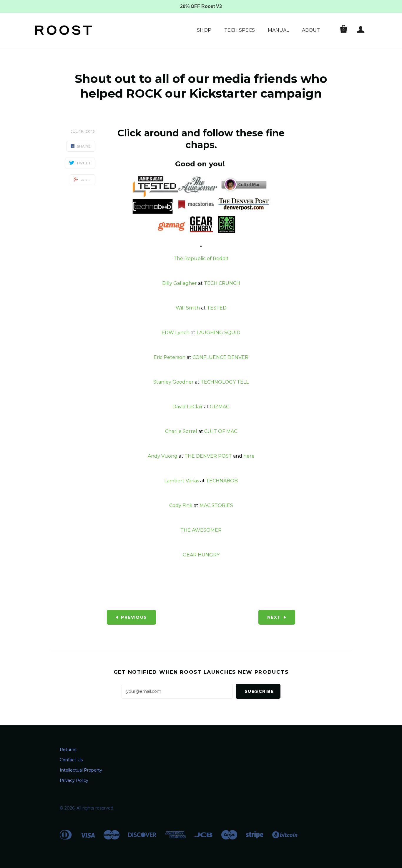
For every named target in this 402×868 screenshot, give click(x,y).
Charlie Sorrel (181, 431)
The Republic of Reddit (201, 258)
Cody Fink (180, 505)
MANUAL (278, 30)
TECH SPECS (239, 30)
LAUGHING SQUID (218, 332)
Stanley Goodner (173, 382)
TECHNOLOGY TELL (225, 382)
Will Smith (188, 308)
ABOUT (311, 30)
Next (274, 617)
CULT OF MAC (220, 431)
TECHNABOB (222, 481)
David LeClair (187, 406)
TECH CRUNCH (222, 283)
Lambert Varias (181, 481)
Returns (68, 749)
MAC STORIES (216, 505)
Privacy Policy (74, 780)
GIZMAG (220, 406)
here (249, 456)
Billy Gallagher (179, 283)
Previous (134, 617)
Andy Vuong (162, 456)
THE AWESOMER (201, 530)
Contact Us (71, 759)
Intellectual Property (81, 770)
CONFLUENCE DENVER (220, 357)
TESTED (217, 308)
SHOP (204, 30)
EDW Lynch (176, 332)
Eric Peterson (169, 357)
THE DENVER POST (208, 456)
